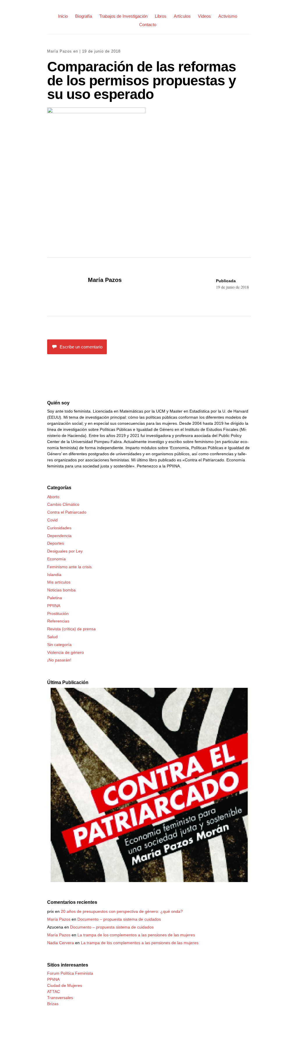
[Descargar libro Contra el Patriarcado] (149, 880)
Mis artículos (58, 582)
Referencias (58, 621)
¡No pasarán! (59, 660)
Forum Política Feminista (70, 973)
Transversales (60, 997)
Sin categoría (59, 644)
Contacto (147, 24)
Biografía (83, 16)
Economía (56, 559)
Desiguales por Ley (65, 551)
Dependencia (59, 535)
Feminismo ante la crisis (69, 566)
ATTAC (53, 991)
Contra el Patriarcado (66, 512)
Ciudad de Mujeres (64, 985)
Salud (52, 636)
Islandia (54, 574)
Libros (160, 16)
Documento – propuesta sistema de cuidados (119, 919)
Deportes (55, 543)
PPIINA (53, 605)
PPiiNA (53, 979)
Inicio (63, 16)
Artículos (182, 16)
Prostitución (58, 613)
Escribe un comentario (81, 346)
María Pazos (59, 51)
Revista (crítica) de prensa (71, 629)
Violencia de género (65, 652)
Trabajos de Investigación (123, 16)
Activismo (227, 16)
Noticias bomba (61, 590)
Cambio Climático (63, 504)
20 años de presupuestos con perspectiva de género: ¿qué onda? (122, 911)
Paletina (54, 597)
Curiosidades (59, 528)
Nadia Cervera (60, 942)
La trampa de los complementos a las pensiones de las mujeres (136, 935)
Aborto (53, 496)
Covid (52, 520)
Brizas (52, 1003)
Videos (204, 16)
